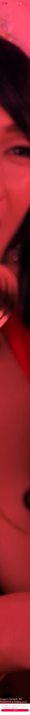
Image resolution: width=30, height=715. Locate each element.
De (27, 1)
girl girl (3, 3)
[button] (17, 3)
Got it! (15, 710)
